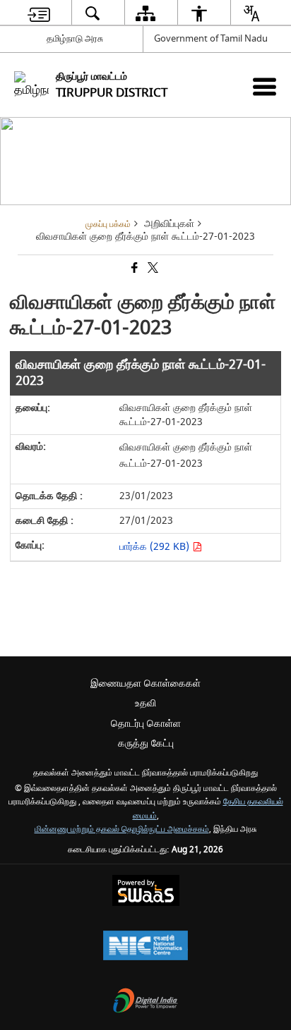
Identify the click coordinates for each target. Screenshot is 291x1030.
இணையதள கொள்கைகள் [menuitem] (145, 683)
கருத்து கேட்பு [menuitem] (146, 743)
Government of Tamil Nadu (211, 38)
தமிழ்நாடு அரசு (75, 38)
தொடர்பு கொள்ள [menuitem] (146, 723)
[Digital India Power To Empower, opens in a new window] (145, 1002)
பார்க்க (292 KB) (155, 546)
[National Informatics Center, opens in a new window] (145, 947)
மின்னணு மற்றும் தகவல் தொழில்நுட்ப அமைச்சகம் (122, 829)
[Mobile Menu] (264, 86)
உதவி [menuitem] (145, 703)
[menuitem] (39, 13)
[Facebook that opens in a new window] (133, 269)
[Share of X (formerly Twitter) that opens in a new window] (152, 269)
